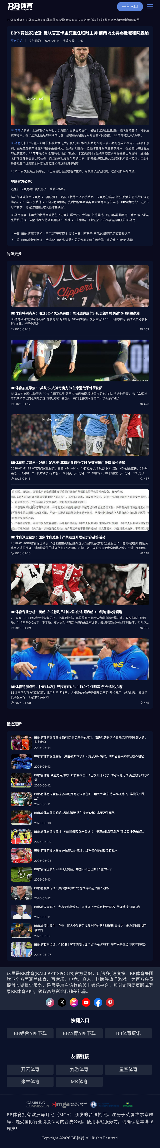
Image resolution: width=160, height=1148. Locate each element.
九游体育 (79, 1069)
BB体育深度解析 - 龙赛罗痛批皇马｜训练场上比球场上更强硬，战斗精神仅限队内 (87, 907)
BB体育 (15, 130)
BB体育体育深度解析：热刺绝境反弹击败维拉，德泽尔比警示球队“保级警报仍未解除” (89, 831)
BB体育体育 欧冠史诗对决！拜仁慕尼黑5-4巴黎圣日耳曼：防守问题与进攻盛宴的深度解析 (91, 777)
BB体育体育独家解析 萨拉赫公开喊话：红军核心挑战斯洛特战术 (76, 850)
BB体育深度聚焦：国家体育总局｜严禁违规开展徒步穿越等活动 (58, 537)
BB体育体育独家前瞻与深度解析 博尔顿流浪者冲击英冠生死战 (74, 812)
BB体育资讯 (128, 1033)
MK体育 (79, 1081)
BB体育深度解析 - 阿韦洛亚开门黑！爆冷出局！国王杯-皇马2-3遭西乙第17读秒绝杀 (75, 233)
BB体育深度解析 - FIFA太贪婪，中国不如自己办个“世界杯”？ (73, 869)
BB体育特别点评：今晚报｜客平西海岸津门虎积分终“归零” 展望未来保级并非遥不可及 (90, 944)
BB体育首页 (14, 20)
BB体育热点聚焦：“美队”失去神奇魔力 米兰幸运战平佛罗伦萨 (56, 388)
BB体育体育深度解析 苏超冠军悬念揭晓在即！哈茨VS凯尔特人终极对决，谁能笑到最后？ (89, 796)
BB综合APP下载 (30, 1033)
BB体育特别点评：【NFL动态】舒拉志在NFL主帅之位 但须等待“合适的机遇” (67, 687)
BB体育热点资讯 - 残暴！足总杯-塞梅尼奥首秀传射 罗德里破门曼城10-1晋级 (68, 462)
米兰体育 (30, 1081)
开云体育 (30, 1069)
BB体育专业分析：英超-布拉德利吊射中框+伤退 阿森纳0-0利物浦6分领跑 (66, 612)
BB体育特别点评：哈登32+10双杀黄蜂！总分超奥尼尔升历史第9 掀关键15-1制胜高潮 (77, 240)
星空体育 (128, 1069)
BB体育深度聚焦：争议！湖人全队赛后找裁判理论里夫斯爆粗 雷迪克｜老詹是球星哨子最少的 (90, 928)
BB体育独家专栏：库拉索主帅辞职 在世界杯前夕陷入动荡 (71, 888)
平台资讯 (16, 40)
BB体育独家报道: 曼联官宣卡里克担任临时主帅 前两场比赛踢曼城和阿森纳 (91, 20)
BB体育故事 (32, 20)
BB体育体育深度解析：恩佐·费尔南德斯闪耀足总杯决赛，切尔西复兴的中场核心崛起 (89, 756)
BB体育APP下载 (79, 1033)
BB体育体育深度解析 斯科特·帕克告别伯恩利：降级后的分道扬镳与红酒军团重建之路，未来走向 (91, 740)
